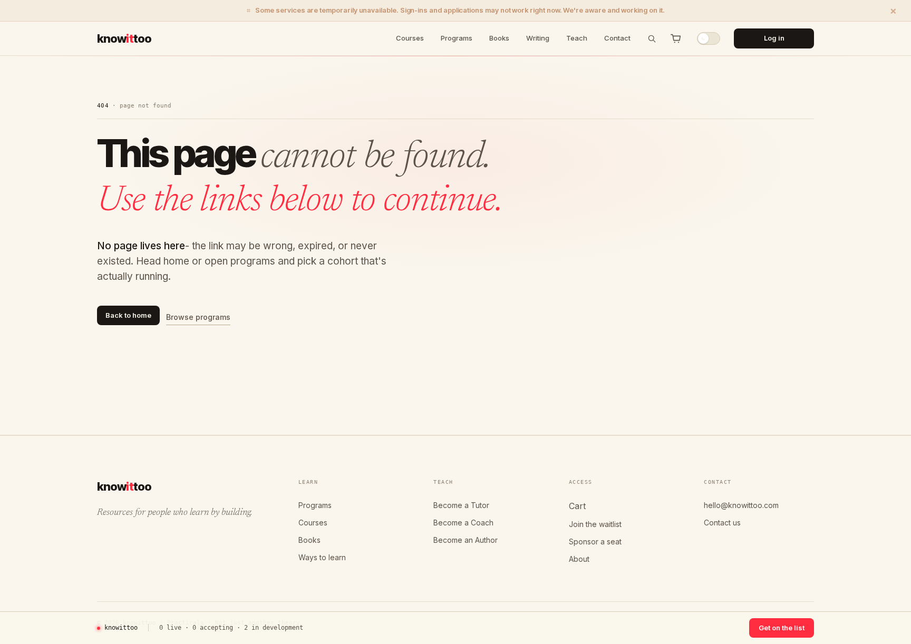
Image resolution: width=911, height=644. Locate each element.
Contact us (722, 522)
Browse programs (198, 317)
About (579, 558)
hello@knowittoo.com (741, 505)
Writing (537, 38)
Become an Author (465, 539)
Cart (577, 506)
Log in (774, 38)
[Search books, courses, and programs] (651, 38)
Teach (576, 38)
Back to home (128, 315)
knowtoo (124, 38)
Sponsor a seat (595, 541)
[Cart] (675, 38)
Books (499, 38)
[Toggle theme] (708, 38)
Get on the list (782, 627)
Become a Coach (463, 522)
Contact (617, 38)
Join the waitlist (595, 524)
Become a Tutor (461, 505)
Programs (456, 38)
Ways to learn (322, 557)
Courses (410, 38)
